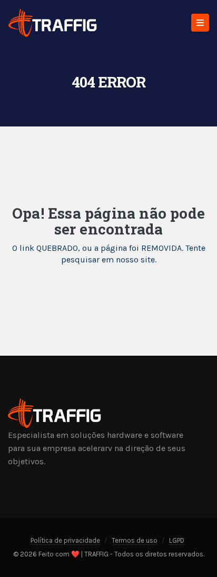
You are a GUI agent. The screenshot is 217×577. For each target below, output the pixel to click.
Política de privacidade (65, 540)
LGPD (176, 540)
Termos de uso (134, 540)
